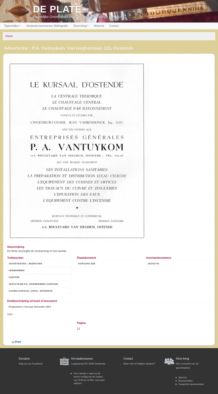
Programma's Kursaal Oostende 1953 (30, 307)
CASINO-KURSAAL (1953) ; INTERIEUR (31, 291)
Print (18, 341)
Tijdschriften (11, 25)
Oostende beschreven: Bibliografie (47, 25)
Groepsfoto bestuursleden (191, 384)
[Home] (18, 11)
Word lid (99, 25)
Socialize (24, 358)
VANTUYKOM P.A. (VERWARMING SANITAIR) (33, 284)
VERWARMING (17, 270)
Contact (114, 25)
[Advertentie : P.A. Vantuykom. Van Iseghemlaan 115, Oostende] (79, 150)
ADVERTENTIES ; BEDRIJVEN (25, 263)
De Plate (57, 9)
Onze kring (80, 25)
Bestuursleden (185, 381)
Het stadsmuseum (82, 358)
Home (9, 36)
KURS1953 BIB (86, 263)
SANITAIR (14, 277)
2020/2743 (153, 263)
